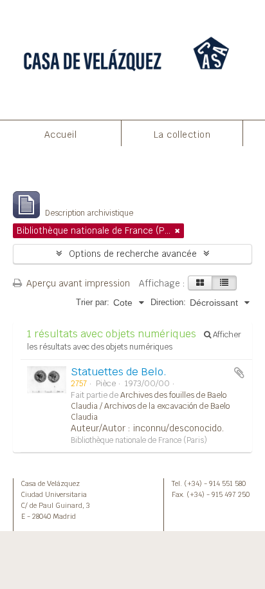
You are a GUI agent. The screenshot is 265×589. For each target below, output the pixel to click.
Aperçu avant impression (77, 283)
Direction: (168, 302)
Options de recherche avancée (133, 253)
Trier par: (92, 302)
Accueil (60, 134)
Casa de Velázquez (50, 483)
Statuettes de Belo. (119, 372)
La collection (182, 134)
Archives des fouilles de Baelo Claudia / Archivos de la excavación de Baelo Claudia (150, 406)
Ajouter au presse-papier (239, 372)
